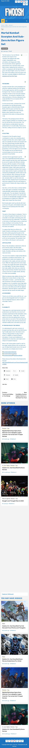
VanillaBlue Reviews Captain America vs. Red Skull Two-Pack (21, 395)
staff (11, 51)
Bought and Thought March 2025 (13, 501)
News (3, 623)
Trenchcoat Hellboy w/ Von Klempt (7, 394)
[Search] (27, 20)
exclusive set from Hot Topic (9, 76)
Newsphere (21, 744)
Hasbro (8, 465)
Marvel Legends (6, 498)
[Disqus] (14, 528)
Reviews (4, 428)
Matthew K (13, 439)
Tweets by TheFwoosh (8, 594)
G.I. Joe (4, 465)
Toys (2, 29)
